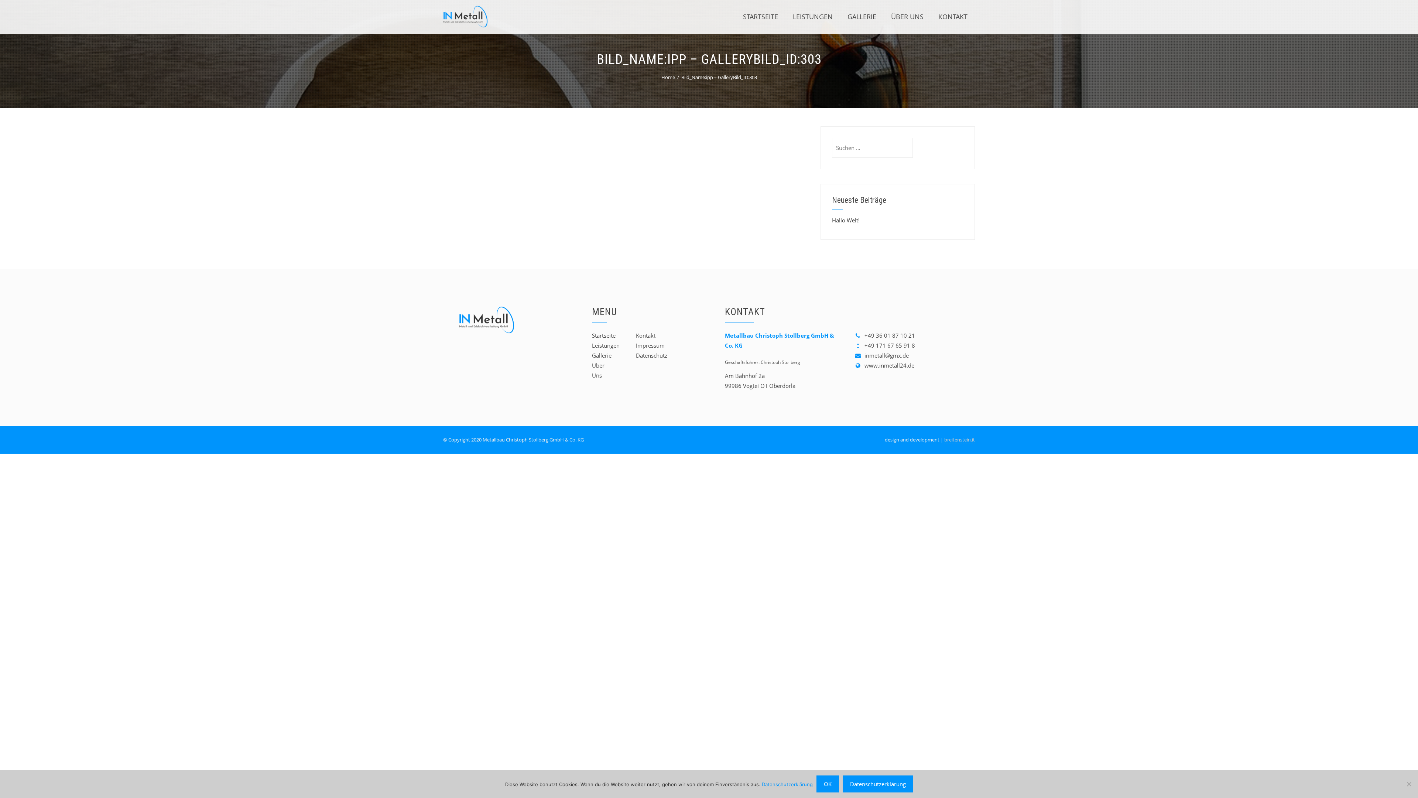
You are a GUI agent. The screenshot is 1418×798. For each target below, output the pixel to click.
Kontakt (952, 16)
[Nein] (1408, 784)
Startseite (760, 16)
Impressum (650, 345)
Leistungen (813, 16)
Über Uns (907, 16)
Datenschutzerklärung (787, 784)
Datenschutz (651, 355)
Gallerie (861, 16)
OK (828, 784)
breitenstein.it (959, 439)
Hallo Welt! (846, 220)
